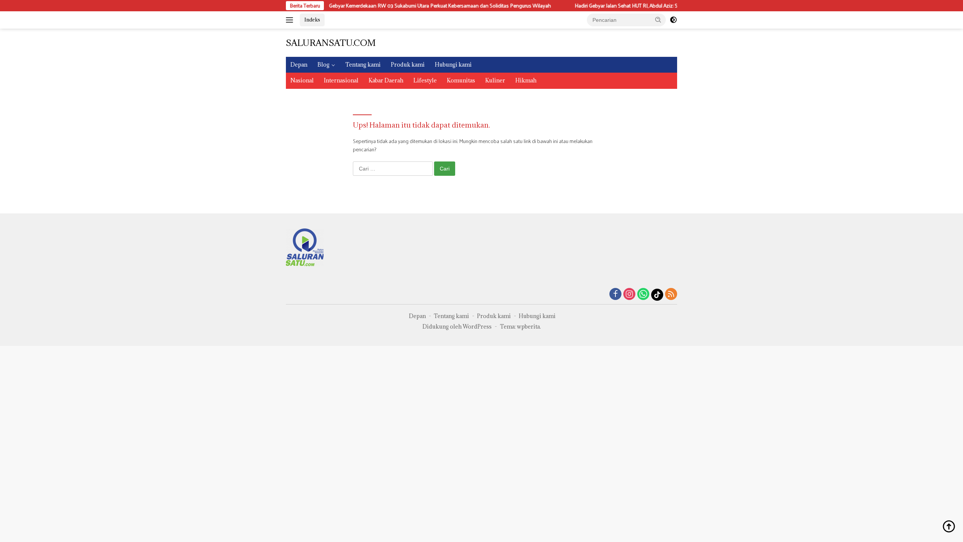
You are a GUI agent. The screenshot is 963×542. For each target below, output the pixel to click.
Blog (323, 64)
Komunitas (461, 80)
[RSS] (671, 294)
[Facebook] (615, 294)
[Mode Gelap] (673, 20)
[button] (658, 20)
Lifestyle (425, 80)
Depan (298, 64)
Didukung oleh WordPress (457, 326)
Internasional (341, 80)
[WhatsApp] (643, 294)
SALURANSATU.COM (331, 42)
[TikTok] (657, 295)
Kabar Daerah (386, 80)
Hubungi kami (453, 64)
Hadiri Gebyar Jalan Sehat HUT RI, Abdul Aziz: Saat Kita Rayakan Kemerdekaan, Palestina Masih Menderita (672, 5)
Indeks (312, 19)
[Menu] (291, 20)
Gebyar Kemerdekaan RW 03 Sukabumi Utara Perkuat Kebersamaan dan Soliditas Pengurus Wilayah (422, 5)
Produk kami (408, 64)
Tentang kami (363, 64)
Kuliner (495, 80)
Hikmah (525, 80)
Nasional (302, 80)
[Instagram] (629, 294)
